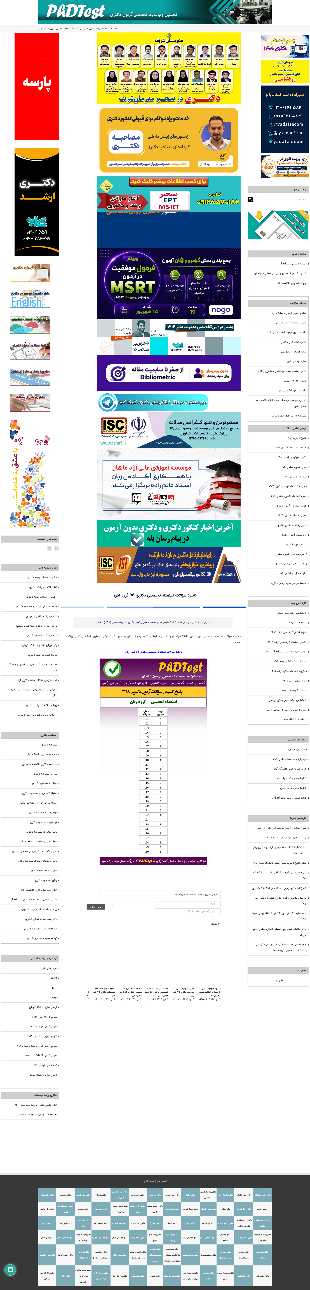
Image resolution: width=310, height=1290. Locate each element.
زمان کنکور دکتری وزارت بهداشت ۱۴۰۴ (36, 1105)
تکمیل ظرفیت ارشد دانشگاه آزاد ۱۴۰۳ (286, 652)
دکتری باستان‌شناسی (190, 1209)
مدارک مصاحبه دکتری (45, 774)
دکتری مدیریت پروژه (172, 1276)
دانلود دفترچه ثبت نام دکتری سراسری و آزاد (282, 371)
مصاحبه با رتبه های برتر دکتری (289, 416)
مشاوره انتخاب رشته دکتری (42, 577)
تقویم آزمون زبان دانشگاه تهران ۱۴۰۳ (37, 1046)
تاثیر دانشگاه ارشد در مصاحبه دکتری (37, 861)
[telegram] (153, 392)
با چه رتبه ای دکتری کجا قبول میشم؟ (36, 626)
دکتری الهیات (262, 1209)
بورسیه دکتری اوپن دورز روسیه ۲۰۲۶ (287, 837)
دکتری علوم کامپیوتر (208, 1223)
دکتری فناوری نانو (65, 1223)
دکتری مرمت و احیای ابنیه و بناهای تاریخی (83, 1276)
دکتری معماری (155, 1276)
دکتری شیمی (83, 1209)
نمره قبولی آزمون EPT (45, 1065)
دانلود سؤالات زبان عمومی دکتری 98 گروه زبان (182, 992)
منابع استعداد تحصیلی (293, 352)
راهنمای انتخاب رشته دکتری (41, 597)
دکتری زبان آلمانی (47, 1237)
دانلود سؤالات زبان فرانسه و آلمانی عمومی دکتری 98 (209, 992)
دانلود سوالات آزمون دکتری (291, 323)
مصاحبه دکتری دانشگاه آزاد (42, 754)
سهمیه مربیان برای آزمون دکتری (289, 583)
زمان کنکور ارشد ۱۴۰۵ (295, 681)
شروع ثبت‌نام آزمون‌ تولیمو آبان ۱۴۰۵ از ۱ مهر (282, 828)
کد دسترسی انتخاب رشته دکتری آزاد (37, 680)
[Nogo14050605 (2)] (169, 249)
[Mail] (49, 548)
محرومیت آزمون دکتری (294, 535)
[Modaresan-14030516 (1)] (169, 34)
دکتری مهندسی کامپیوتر (101, 1237)
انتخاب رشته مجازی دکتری (42, 635)
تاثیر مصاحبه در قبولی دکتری (41, 919)
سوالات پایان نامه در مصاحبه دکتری (37, 841)
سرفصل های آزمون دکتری (290, 554)
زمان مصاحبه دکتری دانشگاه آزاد (39, 890)
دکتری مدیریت (155, 1195)
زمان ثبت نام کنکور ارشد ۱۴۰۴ (290, 661)
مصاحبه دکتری (49, 745)
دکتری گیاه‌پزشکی (243, 1276)
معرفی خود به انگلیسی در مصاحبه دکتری (34, 851)
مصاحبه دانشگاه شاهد (294, 719)
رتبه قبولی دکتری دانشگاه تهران (39, 645)
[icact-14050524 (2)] (169, 548)
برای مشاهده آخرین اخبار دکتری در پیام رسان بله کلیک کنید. (128, 622)
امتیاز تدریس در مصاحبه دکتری (39, 793)
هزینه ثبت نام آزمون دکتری (291, 506)
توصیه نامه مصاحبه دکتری (42, 812)
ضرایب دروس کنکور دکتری (289, 564)
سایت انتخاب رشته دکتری (42, 655)
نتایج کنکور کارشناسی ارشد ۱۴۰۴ (289, 632)
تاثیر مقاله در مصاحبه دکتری (41, 832)
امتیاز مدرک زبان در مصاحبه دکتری (37, 803)
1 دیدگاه (176, 999)
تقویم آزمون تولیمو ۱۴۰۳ (43, 1026)
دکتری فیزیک (172, 1223)
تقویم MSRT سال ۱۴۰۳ (44, 1017)
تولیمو (53, 997)
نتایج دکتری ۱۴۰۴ (297, 438)
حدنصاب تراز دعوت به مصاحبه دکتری (36, 606)
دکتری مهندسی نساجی (65, 1237)
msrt (54, 978)
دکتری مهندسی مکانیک (244, 1237)
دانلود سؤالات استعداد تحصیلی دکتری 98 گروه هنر (99, 992)
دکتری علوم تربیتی (83, 1195)
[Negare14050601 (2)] (169, 320)
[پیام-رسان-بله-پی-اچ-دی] (169, 521)
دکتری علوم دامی (262, 1276)
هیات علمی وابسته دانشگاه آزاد (289, 798)
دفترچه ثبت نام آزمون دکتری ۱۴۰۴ (288, 486)
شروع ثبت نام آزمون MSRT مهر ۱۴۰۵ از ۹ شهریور (279, 888)
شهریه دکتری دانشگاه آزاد (292, 264)
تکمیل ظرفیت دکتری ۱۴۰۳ (292, 457)
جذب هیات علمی (297, 749)
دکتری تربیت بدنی (172, 1209)
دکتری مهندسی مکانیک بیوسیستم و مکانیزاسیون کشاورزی (172, 1255)
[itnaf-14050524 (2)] (169, 413)
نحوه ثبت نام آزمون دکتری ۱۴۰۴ (289, 496)
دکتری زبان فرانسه (47, 1209)
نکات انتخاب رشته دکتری (43, 587)
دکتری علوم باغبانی (65, 1255)
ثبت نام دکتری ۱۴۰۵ (296, 477)
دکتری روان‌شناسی (244, 1209)
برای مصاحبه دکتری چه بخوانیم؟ (39, 909)
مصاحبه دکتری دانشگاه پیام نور (39, 764)
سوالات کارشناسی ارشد (294, 690)
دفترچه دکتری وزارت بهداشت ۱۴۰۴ (38, 1115)
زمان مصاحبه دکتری (46, 880)
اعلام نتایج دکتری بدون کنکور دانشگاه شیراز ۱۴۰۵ (280, 863)
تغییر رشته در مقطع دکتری (292, 525)
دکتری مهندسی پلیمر (190, 1237)
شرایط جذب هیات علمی (293, 788)
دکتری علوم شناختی (119, 1223)
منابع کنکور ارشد (297, 623)
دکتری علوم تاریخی (225, 1195)
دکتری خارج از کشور (295, 381)
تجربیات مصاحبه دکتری (44, 870)
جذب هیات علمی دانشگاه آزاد (290, 769)
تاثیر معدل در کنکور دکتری (292, 573)
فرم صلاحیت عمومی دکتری (42, 938)
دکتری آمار (190, 1223)
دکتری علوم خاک (119, 1255)
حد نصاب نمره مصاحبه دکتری (40, 929)
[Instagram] (56, 548)
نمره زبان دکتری (48, 968)
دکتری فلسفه (101, 1195)
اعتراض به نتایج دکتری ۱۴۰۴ (291, 448)
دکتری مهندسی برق (101, 1223)
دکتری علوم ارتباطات (208, 1209)
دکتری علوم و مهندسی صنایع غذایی (155, 1255)
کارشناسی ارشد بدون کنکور (292, 613)
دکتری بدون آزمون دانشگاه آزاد (289, 313)
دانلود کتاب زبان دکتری (293, 342)
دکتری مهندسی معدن (208, 1237)
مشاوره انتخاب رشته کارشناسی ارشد (287, 710)
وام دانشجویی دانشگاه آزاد (292, 283)
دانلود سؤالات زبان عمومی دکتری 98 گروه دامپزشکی (127, 992)
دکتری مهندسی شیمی (120, 1237)
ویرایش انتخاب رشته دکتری (41, 705)
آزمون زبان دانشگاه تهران (43, 1007)
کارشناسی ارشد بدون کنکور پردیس (288, 700)
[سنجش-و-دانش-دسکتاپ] (169, 177)
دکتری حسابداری (137, 1195)
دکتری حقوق (190, 1195)
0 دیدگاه (203, 999)
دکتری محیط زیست (190, 1255)
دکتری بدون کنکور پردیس (292, 390)
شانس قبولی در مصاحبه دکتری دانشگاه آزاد (33, 900)
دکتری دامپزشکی (47, 1195)
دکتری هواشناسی (138, 1223)
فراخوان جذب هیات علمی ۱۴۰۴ (290, 759)
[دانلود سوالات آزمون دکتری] (278, 213)
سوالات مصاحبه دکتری (44, 783)
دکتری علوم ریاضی (225, 1223)
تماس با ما (278, 980)
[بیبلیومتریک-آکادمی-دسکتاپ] (169, 356)
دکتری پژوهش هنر (119, 1276)
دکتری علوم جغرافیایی (262, 1195)
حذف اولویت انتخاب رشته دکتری (36, 715)
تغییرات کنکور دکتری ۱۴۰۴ (292, 515)
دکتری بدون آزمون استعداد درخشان (286, 332)
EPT (54, 988)
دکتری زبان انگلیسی (47, 1255)
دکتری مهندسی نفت (137, 1237)
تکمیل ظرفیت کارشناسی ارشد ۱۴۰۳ (287, 642)
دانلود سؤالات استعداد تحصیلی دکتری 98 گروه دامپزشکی (154, 992)
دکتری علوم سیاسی (172, 1195)
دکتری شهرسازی (138, 1276)
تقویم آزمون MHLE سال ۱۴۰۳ (41, 1056)
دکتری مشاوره (65, 1195)
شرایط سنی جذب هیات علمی (290, 778)
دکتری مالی (225, 1209)
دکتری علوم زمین (101, 1209)
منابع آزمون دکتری (296, 361)
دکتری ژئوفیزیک (155, 1223)
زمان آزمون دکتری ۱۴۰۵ (294, 467)
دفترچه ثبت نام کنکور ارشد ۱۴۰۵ (289, 671)
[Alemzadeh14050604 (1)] (169, 449)
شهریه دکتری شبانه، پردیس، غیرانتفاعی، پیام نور (280, 273)
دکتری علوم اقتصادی (244, 1195)
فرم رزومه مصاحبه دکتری (43, 822)
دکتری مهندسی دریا (208, 1255)
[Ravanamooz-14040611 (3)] (169, 213)
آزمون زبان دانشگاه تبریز (43, 1075)
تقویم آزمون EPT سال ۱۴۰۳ (42, 1036)
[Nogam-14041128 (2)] (169, 105)
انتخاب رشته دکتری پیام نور (41, 616)
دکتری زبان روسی (47, 1223)
